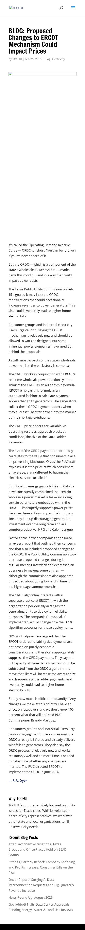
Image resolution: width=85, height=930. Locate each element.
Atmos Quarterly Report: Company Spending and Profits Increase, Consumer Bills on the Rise (41, 867)
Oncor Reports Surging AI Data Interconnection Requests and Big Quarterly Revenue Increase (41, 885)
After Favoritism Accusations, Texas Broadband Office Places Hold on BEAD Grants (37, 849)
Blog (47, 59)
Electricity (58, 59)
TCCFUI (17, 59)
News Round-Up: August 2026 (30, 897)
